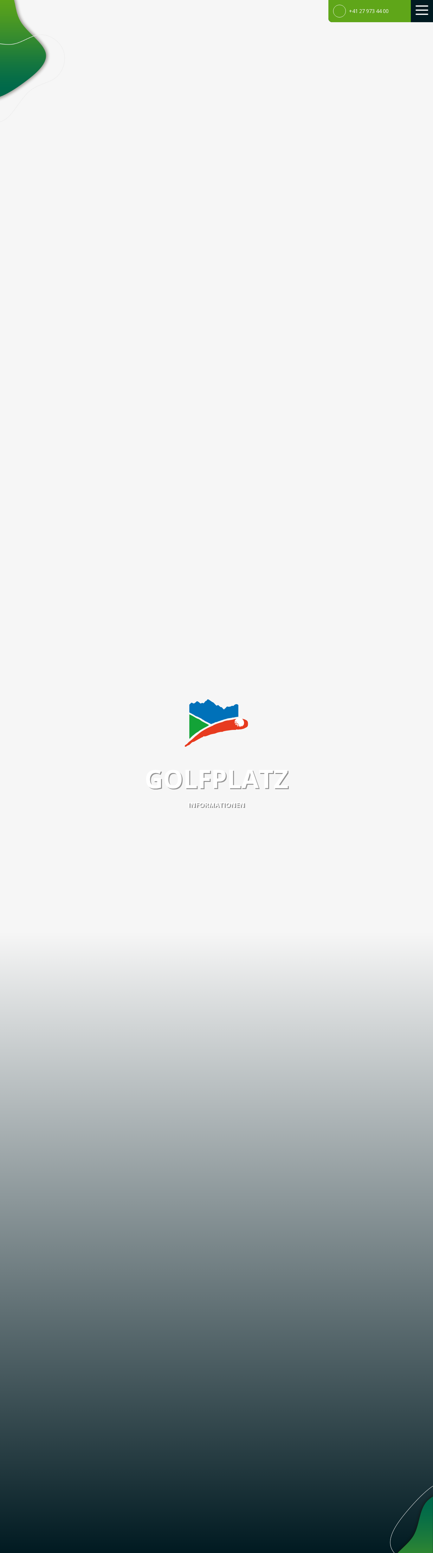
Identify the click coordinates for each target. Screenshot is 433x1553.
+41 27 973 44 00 (369, 11)
